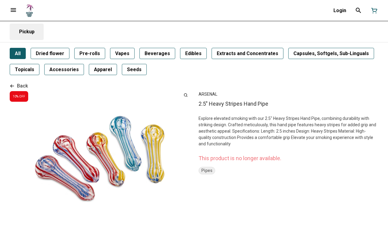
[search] (185, 95)
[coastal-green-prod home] (29, 10)
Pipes (206, 170)
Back (22, 86)
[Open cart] (373, 10)
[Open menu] (13, 10)
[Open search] (358, 10)
